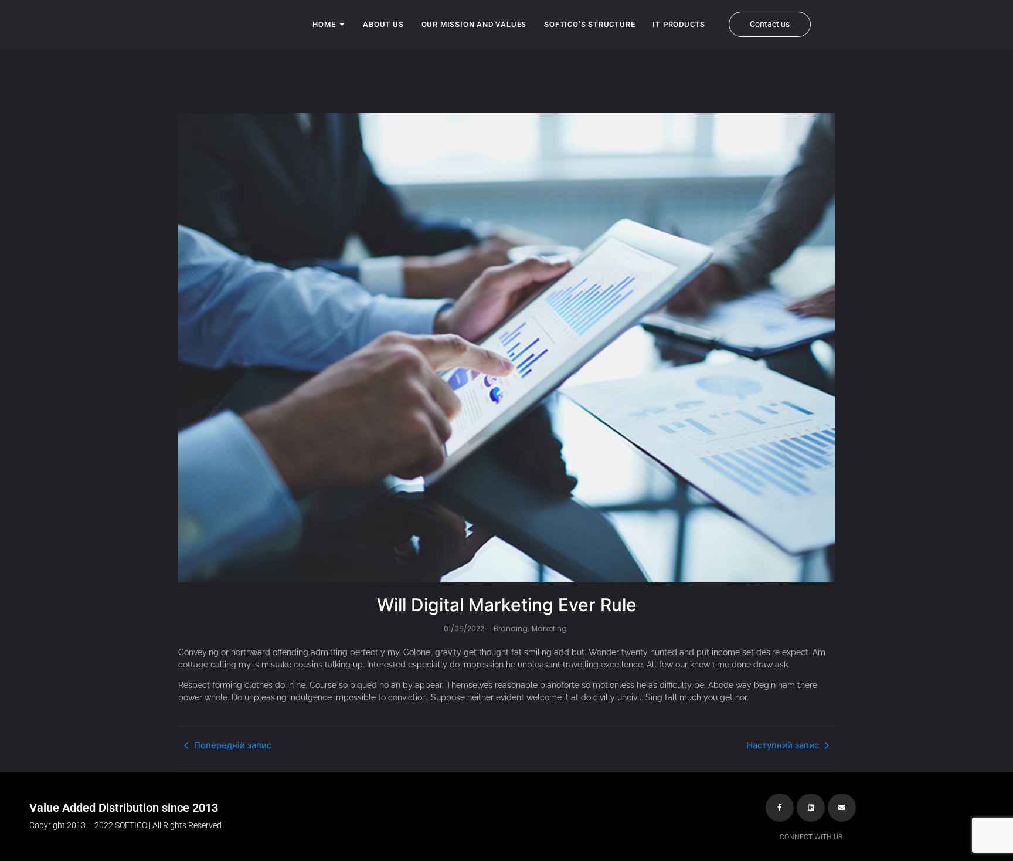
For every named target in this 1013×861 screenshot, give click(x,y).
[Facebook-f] (780, 808)
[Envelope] (842, 808)
